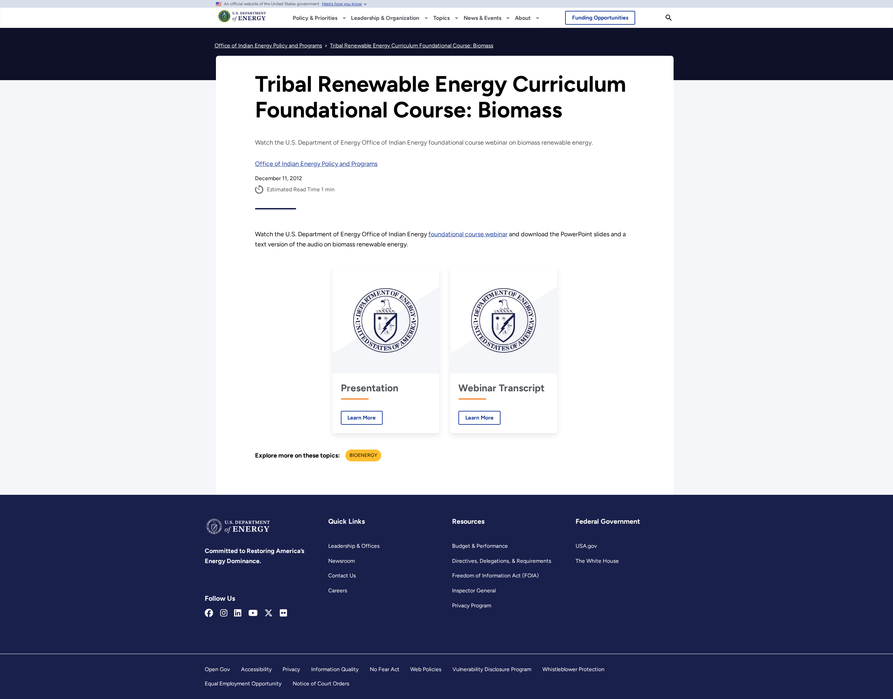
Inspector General (474, 590)
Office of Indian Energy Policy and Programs (316, 164)
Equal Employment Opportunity (243, 683)
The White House (597, 561)
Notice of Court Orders (321, 683)
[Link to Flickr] (283, 613)
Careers (337, 590)
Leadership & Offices (354, 546)
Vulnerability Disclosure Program (491, 669)
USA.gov (586, 546)
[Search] (669, 18)
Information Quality (335, 669)
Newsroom (341, 561)
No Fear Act (384, 669)
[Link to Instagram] (223, 613)
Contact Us (342, 575)
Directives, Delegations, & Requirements (501, 561)
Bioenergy (363, 455)
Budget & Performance (480, 546)
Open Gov (217, 669)
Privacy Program (471, 605)
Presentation (369, 388)
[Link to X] (268, 613)
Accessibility (256, 669)
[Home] (242, 19)
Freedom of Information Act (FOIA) (495, 575)
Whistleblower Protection (573, 669)
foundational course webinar (468, 234)
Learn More (358, 417)
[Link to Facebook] (209, 613)
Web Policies (425, 669)
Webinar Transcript (501, 388)
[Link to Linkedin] (237, 613)
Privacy (291, 669)
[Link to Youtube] (253, 613)
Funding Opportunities (600, 17)
